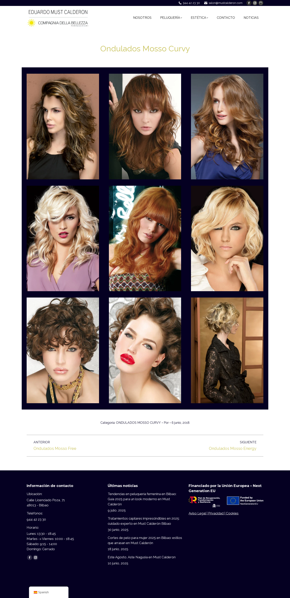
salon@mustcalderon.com (225, 3)
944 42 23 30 (191, 3)
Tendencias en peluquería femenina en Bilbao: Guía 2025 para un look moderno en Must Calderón (142, 499)
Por (166, 423)
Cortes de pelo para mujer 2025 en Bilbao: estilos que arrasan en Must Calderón (145, 540)
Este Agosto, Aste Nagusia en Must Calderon (142, 557)
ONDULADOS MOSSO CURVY (138, 423)
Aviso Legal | (198, 513)
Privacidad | (217, 513)
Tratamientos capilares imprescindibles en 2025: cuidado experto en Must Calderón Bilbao (144, 520)
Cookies (232, 513)
